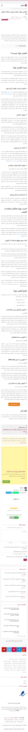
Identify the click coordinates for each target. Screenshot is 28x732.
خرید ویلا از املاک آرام (7, 665)
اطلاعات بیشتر (23, 443)
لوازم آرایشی (18, 670)
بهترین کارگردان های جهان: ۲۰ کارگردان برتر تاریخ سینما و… (11, 632)
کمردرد (3, 284)
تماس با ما (16, 719)
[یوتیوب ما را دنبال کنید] (4, 649)
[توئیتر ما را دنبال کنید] (9, 649)
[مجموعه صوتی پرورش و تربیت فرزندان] (14, 459)
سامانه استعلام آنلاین (22, 661)
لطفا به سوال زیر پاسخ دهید (21, 551)
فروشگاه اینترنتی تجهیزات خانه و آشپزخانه (19, 663)
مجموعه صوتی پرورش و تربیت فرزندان (16, 472)
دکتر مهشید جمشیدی (22, 659)
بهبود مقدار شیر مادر (15, 161)
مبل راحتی (24, 665)
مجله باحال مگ (12, 670)
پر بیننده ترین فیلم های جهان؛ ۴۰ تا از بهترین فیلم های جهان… (11, 620)
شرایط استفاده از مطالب (8, 719)
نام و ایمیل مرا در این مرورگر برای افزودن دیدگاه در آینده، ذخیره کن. (15, 548)
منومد (24, 683)
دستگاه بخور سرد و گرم (7, 661)
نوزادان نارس (14, 120)
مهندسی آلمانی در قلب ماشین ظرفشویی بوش (17, 591)
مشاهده (6, 481)
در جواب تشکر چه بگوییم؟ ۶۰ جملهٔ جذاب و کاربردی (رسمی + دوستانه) (14, 579)
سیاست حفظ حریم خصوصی (10, 721)
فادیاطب (14, 667)
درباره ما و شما (7, 718)
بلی (16, 517)
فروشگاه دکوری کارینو (7, 663)
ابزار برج (24, 672)
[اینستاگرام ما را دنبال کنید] (24, 649)
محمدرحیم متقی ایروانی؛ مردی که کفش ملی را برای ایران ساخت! (15, 586)
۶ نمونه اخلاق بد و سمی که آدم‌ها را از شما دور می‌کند (15, 596)
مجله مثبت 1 (7, 670)
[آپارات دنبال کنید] (14, 649)
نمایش (17, 46)
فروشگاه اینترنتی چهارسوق (21, 667)
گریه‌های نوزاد (6, 94)
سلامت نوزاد (22, 490)
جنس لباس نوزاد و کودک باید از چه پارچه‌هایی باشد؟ (14, 431)
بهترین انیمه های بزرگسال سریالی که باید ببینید (11, 626)
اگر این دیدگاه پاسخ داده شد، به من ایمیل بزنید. (16, 557)
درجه (25, 681)
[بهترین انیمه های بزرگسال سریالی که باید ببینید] (23, 627)
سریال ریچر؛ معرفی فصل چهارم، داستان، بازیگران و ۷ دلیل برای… (11, 614)
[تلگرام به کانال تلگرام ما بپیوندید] (19, 649)
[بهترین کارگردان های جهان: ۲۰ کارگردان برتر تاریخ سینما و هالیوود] (23, 633)
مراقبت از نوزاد (10, 92)
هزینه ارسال (11, 659)
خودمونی (16, 659)
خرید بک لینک (15, 665)
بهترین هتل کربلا (15, 661)
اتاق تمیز (19, 665)
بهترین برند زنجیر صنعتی (8, 667)
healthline (21, 488)
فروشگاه (20, 718)
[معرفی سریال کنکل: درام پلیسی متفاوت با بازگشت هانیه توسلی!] (23, 610)
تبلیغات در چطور (14, 718)
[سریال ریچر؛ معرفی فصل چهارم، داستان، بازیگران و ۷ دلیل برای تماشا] (23, 615)
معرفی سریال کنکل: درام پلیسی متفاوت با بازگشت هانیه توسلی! (15, 573)
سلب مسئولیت (20, 721)
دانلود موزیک (24, 670)
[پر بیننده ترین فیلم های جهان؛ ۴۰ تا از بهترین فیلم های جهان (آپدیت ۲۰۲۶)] (23, 621)
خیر (11, 517)
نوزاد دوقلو (17, 234)
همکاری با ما (21, 719)
